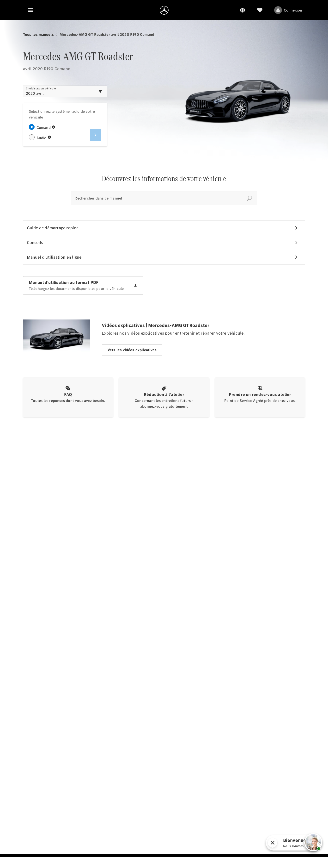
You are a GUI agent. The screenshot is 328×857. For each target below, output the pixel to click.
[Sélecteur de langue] (242, 10)
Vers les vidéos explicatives (132, 349)
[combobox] (65, 91)
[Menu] (30, 10)
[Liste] (260, 10)
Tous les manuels (38, 34)
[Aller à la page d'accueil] (164, 10)
